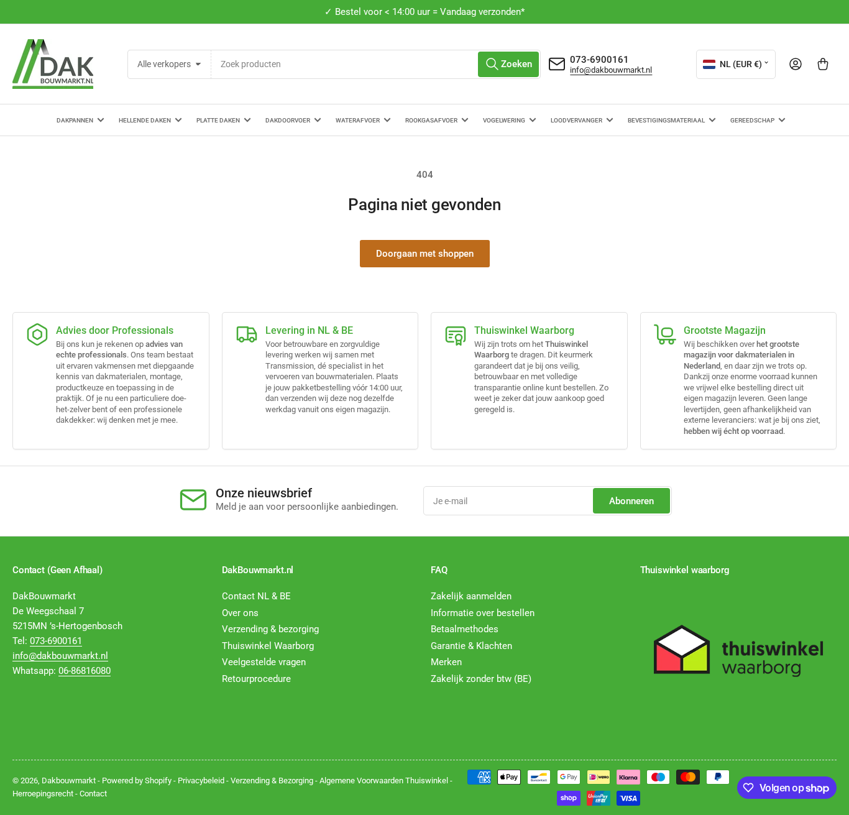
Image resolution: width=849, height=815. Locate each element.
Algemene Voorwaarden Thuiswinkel (383, 780)
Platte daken (218, 120)
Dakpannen (75, 120)
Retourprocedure (256, 678)
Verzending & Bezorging (272, 780)
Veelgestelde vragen (264, 662)
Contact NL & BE (256, 596)
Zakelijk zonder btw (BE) (481, 678)
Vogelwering (504, 120)
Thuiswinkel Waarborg (268, 646)
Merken (446, 662)
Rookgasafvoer (431, 120)
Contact (93, 793)
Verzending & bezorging (270, 629)
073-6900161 (599, 59)
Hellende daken (145, 120)
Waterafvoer (358, 120)
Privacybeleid (201, 780)
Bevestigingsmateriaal (666, 120)
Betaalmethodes (464, 629)
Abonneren (631, 501)
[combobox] (376, 64)
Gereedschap (752, 120)
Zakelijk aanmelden (471, 596)
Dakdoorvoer (287, 120)
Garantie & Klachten (471, 646)
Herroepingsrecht (42, 793)
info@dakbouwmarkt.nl (611, 70)
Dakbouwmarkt (69, 780)
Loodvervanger (576, 120)
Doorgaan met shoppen (425, 253)
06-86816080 (84, 670)
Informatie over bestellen (483, 613)
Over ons (240, 613)
